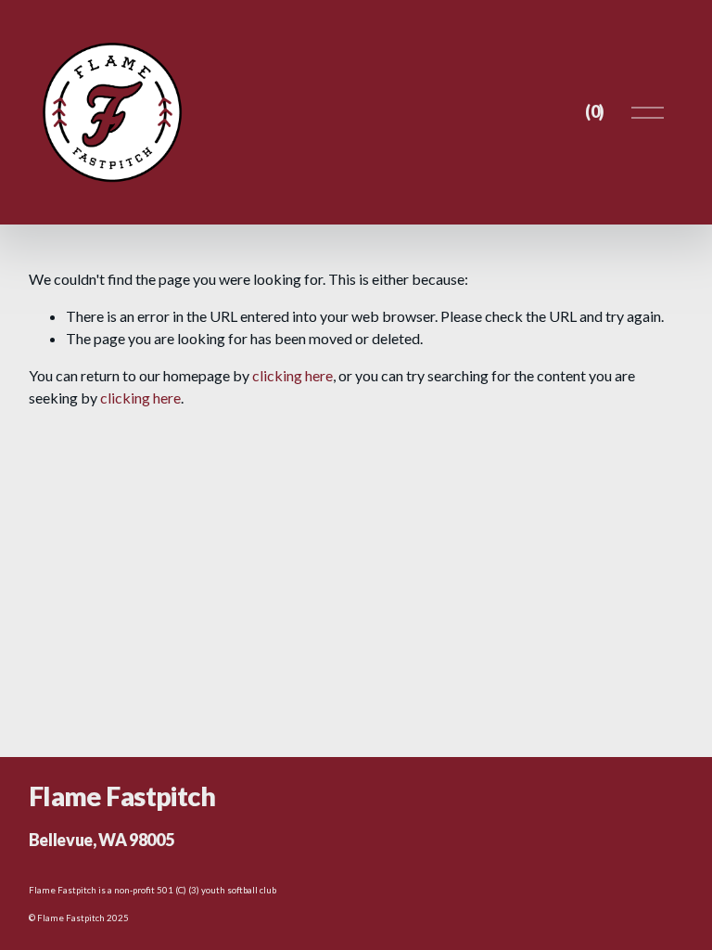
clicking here (292, 375)
